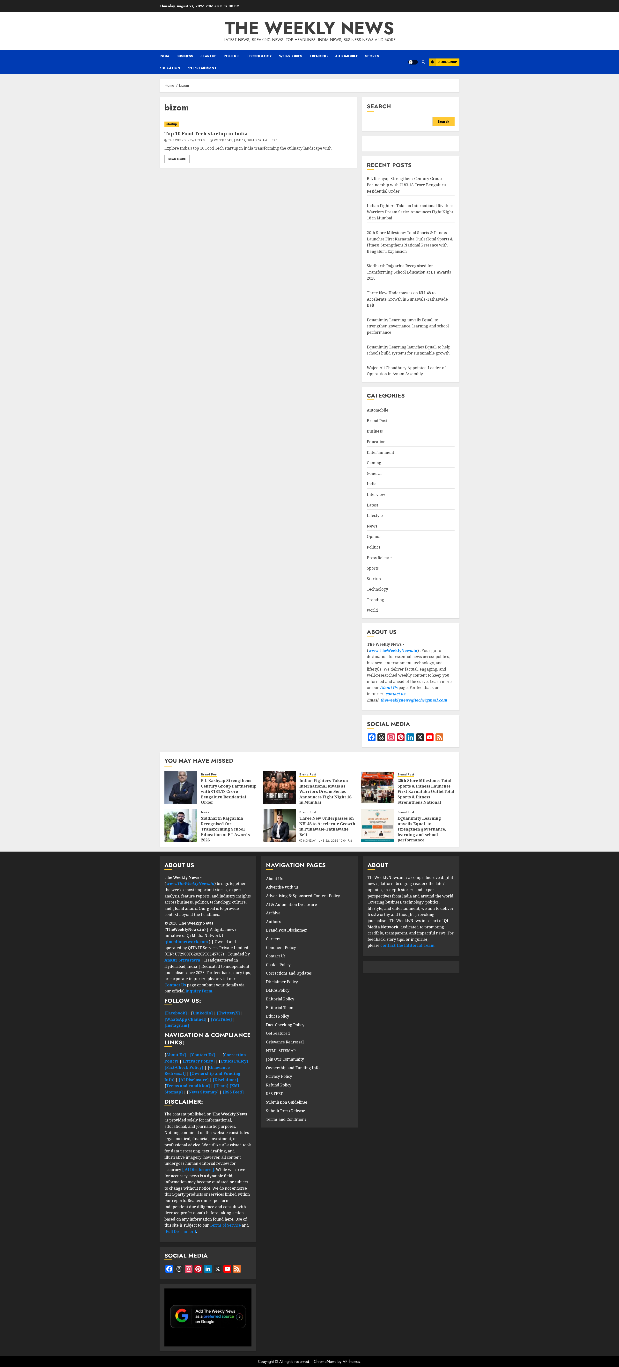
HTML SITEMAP (281, 1050)
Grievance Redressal (285, 1042)
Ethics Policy (277, 1016)
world (372, 610)
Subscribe (447, 61)
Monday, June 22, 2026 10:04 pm (327, 841)
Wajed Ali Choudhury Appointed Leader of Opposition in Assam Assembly (406, 371)
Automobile (346, 56)
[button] (423, 62)
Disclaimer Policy (282, 981)
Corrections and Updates (289, 973)
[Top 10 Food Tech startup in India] (258, 124)
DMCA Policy (277, 990)
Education (170, 67)
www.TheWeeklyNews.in (392, 650)
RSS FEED (274, 1093)
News (372, 526)
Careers (273, 938)
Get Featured (278, 1033)
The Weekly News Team (186, 141)
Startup (208, 56)
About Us (389, 687)
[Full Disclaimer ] (180, 1231)
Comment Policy (281, 947)
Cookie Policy (278, 964)
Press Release (379, 557)
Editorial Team (279, 1007)
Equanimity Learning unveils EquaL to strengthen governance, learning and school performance (408, 326)
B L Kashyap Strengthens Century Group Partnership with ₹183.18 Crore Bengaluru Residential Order (406, 185)
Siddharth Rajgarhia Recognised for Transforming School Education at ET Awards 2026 (409, 272)
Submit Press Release (285, 1111)
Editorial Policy (280, 999)
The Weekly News (309, 28)
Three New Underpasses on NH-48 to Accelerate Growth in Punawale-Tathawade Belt (407, 299)
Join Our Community (285, 1059)
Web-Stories (290, 56)
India (164, 56)
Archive (273, 913)
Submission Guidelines (287, 1102)
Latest (372, 505)
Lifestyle (375, 515)
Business (185, 56)
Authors (273, 921)
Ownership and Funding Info (292, 1067)
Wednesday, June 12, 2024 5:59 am (240, 141)
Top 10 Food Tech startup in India (206, 133)
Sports (372, 56)
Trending (319, 56)
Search (379, 106)
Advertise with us (282, 887)
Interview (376, 494)
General (374, 473)
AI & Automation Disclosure (291, 904)
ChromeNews (325, 1361)
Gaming (374, 462)
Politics (232, 56)
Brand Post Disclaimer (286, 930)
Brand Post (377, 420)
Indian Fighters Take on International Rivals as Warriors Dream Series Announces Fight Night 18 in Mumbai (410, 212)
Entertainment (202, 67)
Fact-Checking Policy (285, 1024)
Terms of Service (226, 1225)
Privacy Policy (279, 1076)
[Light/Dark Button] (413, 62)
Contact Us (276, 956)
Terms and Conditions (286, 1119)
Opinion (374, 536)
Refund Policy (278, 1085)
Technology (259, 56)
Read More (177, 159)
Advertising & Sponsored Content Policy (303, 895)
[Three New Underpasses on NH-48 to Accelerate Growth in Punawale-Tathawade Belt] (279, 825)
